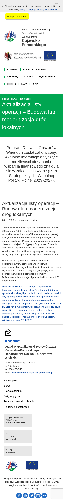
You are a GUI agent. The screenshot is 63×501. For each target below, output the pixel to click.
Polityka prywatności (15, 396)
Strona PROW (9, 98)
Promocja (11, 84)
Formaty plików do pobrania (19, 401)
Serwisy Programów (10, 451)
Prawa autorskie (13, 390)
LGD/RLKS (28, 77)
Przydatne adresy (46, 77)
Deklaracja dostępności (16, 406)
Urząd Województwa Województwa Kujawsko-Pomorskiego (15, 420)
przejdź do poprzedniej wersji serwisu (39, 9)
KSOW (24, 84)
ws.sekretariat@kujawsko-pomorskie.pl (32, 372)
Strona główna (11, 380)
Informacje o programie (34, 69)
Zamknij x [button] (56, 3)
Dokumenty (12, 77)
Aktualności (12, 69)
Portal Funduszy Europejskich (11, 436)
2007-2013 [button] (13, 9)
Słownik (8, 385)
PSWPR (35, 84)
